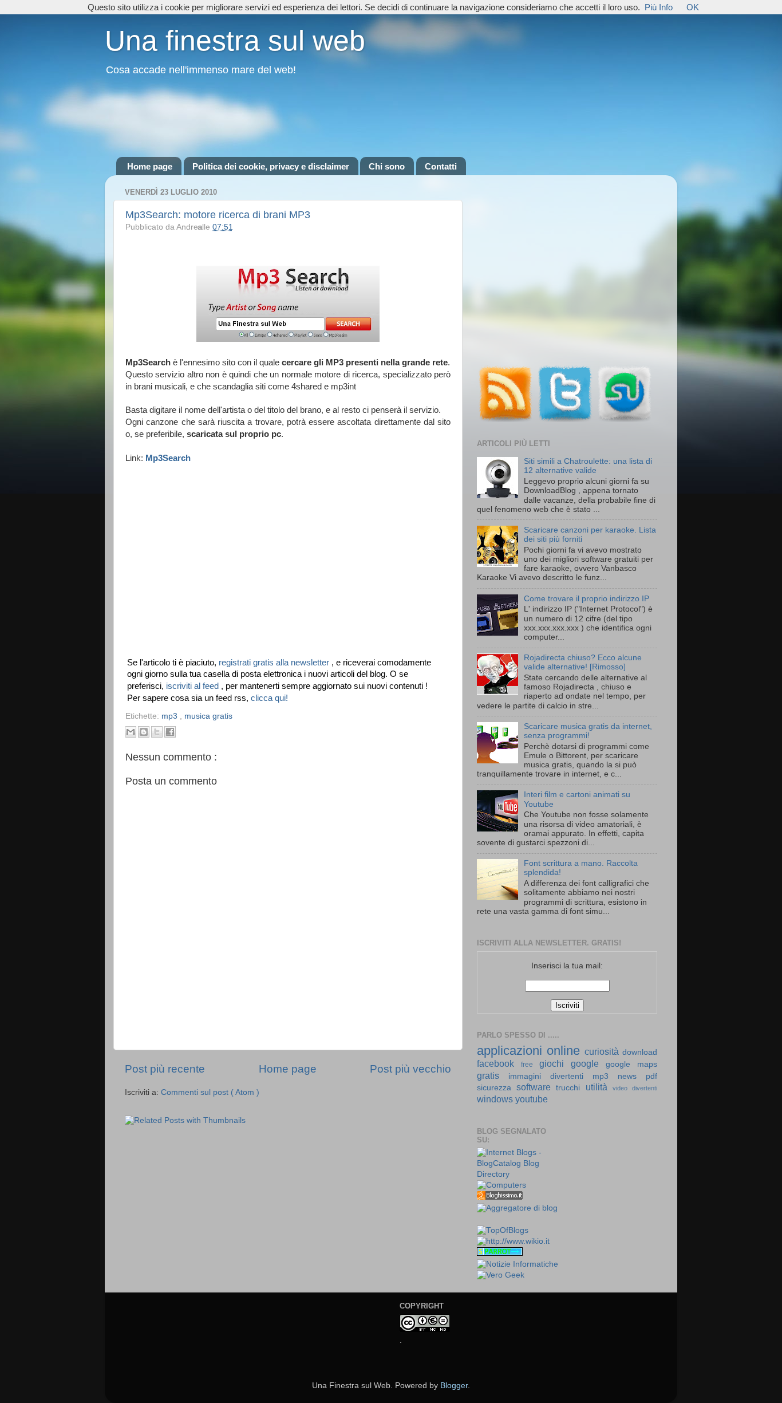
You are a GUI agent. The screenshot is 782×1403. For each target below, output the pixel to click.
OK (692, 7)
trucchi (570, 1087)
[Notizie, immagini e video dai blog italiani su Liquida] (500, 1220)
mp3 (170, 716)
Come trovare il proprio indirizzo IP (586, 598)
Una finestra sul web (235, 41)
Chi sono (387, 166)
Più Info (659, 7)
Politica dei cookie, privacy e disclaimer (270, 166)
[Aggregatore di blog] (517, 1208)
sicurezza (496, 1087)
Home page (149, 166)
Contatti (441, 166)
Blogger (454, 1385)
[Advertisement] (391, 117)
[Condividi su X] (157, 732)
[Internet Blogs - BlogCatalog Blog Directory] (518, 1174)
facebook (499, 1063)
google (588, 1063)
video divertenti (635, 1088)
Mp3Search (168, 458)
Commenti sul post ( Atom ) (210, 1092)
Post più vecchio (410, 1069)
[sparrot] (500, 1253)
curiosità (603, 1051)
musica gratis (208, 716)
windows (496, 1099)
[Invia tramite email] (130, 732)
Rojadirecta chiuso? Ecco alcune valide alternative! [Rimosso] (583, 662)
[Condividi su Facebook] (170, 732)
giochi (555, 1063)
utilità (599, 1087)
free (530, 1065)
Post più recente (165, 1069)
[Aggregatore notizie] (500, 1197)
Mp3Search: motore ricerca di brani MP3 (217, 214)
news (632, 1076)
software (536, 1087)
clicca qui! (269, 698)
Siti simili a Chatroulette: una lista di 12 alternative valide (588, 466)
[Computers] (501, 1185)
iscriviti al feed (193, 686)
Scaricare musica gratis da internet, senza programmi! (588, 731)
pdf (651, 1076)
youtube (531, 1099)
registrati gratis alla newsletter (275, 662)
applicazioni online (530, 1050)
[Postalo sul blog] (143, 732)
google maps (631, 1064)
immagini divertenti (550, 1076)
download (639, 1052)
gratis (492, 1075)
